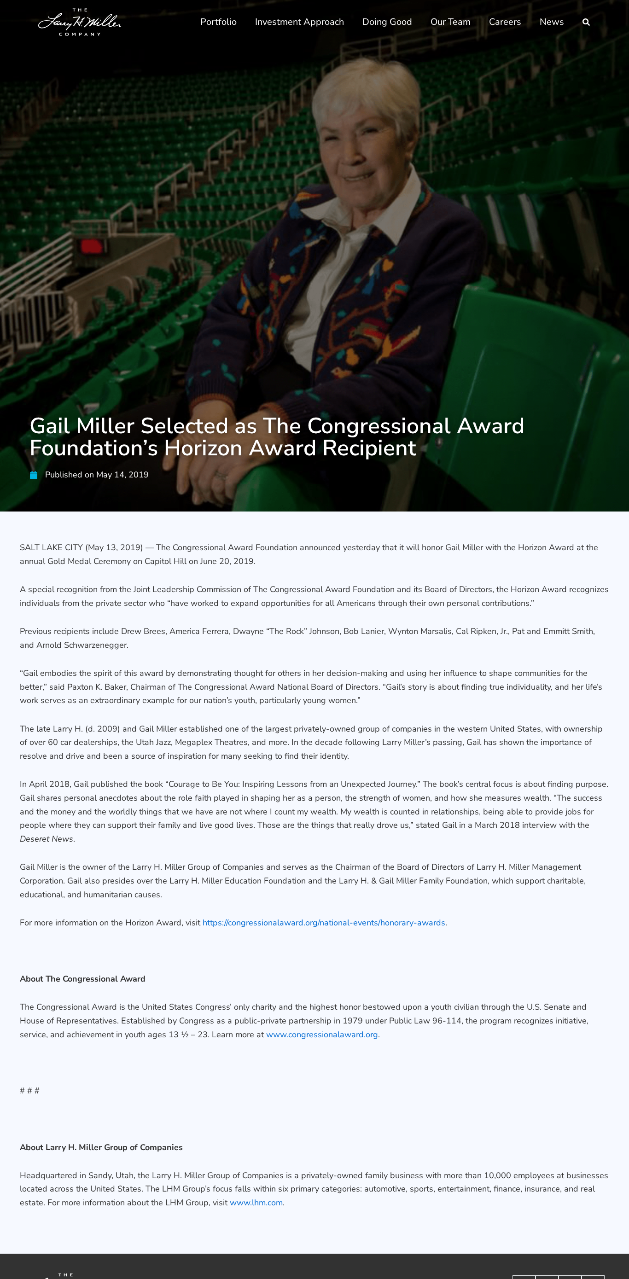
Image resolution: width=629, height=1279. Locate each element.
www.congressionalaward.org (322, 1034)
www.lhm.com (256, 1202)
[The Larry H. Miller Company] (80, 21)
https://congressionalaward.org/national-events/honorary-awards (324, 922)
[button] (586, 23)
